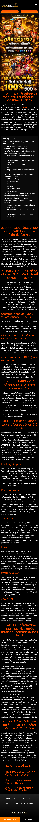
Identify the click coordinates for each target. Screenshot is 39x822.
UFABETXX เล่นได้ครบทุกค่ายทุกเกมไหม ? (19, 781)
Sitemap (30, 803)
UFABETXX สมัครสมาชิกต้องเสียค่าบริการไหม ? (19, 789)
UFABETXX (26, 107)
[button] (36, 4)
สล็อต (21, 798)
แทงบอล (9, 803)
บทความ (19, 803)
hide (12, 139)
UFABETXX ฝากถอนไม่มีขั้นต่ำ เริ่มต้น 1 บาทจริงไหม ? (20, 774)
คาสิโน (30, 798)
